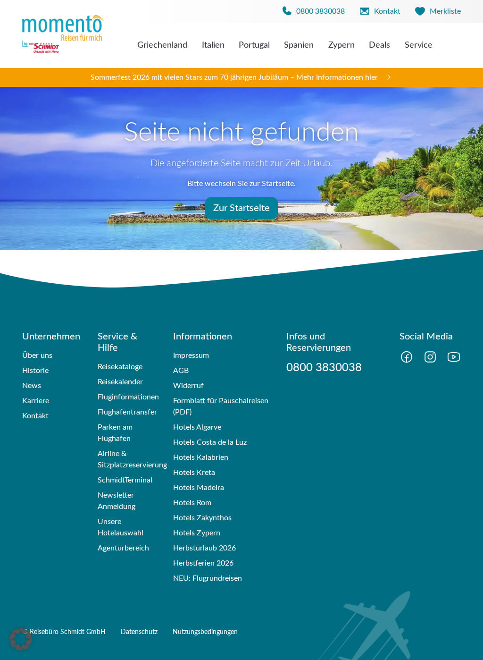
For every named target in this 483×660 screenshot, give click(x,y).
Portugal (254, 45)
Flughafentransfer (127, 412)
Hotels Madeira (198, 487)
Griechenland (162, 45)
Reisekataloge (120, 367)
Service (419, 45)
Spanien (299, 45)
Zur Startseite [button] (241, 208)
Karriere (35, 401)
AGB (181, 370)
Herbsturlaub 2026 (204, 548)
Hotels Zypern (196, 533)
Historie (35, 370)
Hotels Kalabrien (200, 457)
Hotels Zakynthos (202, 518)
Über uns (37, 355)
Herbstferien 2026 (203, 563)
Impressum (191, 355)
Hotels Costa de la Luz (210, 442)
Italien (213, 45)
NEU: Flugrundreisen (207, 578)
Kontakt (35, 416)
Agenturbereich (123, 548)
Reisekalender (120, 382)
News (31, 385)
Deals (379, 45)
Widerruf (188, 385)
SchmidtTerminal (125, 480)
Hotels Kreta (194, 472)
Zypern (341, 45)
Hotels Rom (192, 503)
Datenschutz (139, 632)
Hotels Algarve (197, 427)
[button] (21, 639)
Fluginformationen (128, 397)
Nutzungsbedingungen (205, 632)
